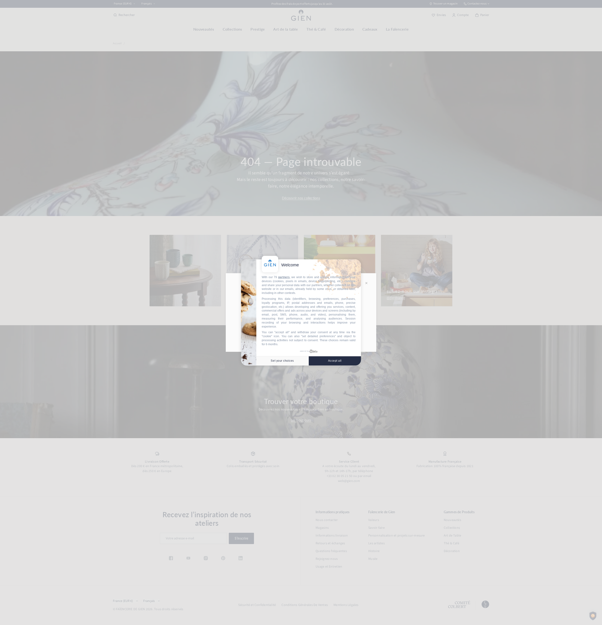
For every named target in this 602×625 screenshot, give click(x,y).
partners (284, 277)
